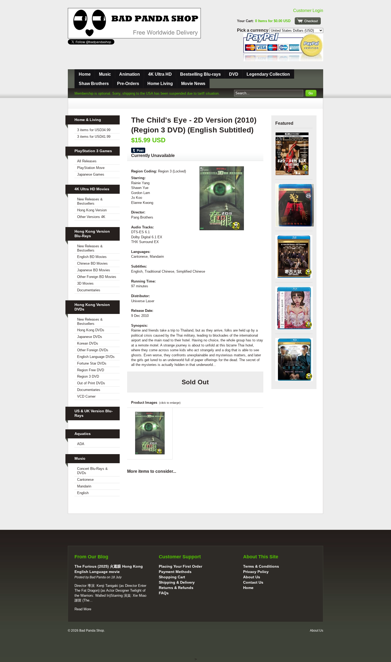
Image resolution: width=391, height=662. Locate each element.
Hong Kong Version (92, 210)
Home (85, 74)
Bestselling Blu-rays (200, 74)
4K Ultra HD (160, 74)
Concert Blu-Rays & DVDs (92, 471)
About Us (251, 577)
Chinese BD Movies (92, 263)
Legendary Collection (268, 74)
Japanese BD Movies (93, 270)
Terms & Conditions (261, 566)
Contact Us (253, 582)
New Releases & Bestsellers (90, 201)
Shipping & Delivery (177, 582)
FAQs (164, 593)
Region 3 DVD (88, 376)
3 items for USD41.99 (93, 137)
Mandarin (84, 486)
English (83, 493)
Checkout (308, 21)
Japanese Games (90, 174)
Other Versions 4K (91, 217)
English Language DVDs (96, 357)
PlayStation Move (91, 168)
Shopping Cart (172, 577)
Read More (82, 609)
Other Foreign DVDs (92, 350)
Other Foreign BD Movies (96, 277)
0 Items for (272, 21)
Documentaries (88, 290)
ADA (80, 444)
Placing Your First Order (180, 566)
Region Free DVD (90, 370)
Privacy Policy (256, 572)
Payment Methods (175, 572)
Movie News (193, 83)
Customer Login (308, 10)
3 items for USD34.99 (93, 130)
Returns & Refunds (176, 588)
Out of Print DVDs (91, 383)
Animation (129, 74)
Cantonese (85, 480)
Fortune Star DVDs (91, 363)
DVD (233, 74)
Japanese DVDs (89, 337)
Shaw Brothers (94, 83)
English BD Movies (92, 257)
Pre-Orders (128, 83)
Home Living (160, 83)
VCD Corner (86, 396)
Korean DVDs (87, 343)
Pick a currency (253, 30)
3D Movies (85, 283)
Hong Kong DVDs (90, 330)
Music (105, 74)
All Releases (87, 161)
